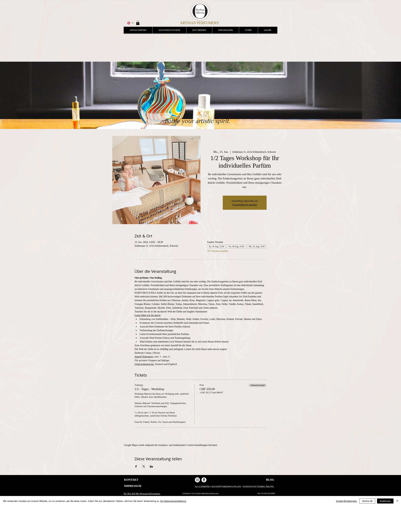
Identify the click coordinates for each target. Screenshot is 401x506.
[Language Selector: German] (130, 23)
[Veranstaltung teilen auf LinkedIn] (151, 466)
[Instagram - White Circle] (197, 479)
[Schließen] (397, 500)
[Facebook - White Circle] (203, 479)
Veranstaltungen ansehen (244, 204)
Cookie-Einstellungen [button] (346, 501)
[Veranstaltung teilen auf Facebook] (136, 466)
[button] (138, 23)
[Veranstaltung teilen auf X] (143, 466)
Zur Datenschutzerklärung (173, 501)
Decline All (367, 501)
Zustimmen (385, 501)
